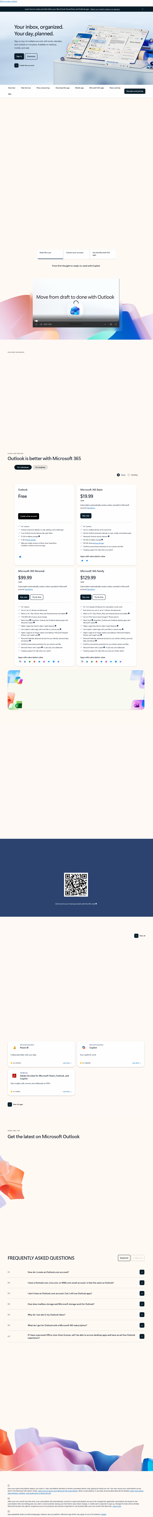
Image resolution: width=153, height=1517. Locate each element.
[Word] (25, 662)
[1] (9, 1485)
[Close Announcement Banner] (142, 9)
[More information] (39, 536)
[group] (41, 389)
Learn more (117, 1506)
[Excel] (30, 662)
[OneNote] (44, 662)
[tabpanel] (76, 166)
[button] (17, 411)
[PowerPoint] (34, 662)
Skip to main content (8, 1)
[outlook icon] (20, 557)
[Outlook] (82, 561)
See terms (91, 508)
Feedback (8, 1512)
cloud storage (31, 540)
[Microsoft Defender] (53, 662)
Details (103, 1514)
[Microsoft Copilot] (20, 662)
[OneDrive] (87, 561)
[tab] (15, 122)
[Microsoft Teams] (58, 662)
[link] (11, 89)
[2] (9, 1498)
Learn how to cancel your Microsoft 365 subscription (58, 1491)
